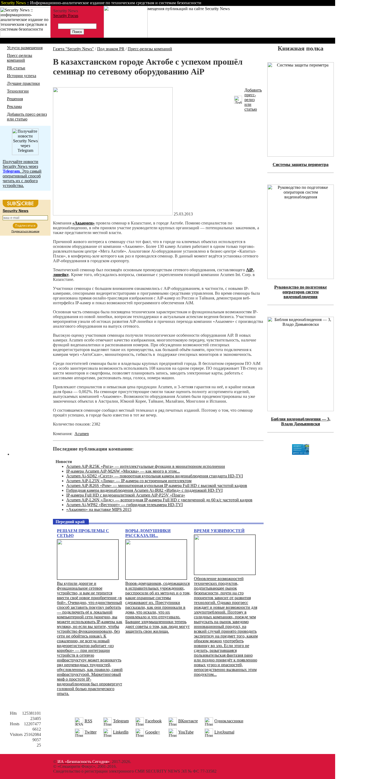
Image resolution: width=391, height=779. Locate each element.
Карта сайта (318, 3)
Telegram (121, 721)
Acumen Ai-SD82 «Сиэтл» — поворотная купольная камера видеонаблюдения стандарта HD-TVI (154, 476)
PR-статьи (16, 68)
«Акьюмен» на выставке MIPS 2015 (98, 509)
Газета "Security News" (73, 49)
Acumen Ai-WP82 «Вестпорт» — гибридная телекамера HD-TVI (124, 504)
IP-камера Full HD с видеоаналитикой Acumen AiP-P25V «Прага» (125, 495)
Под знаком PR (110, 49)
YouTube (186, 732)
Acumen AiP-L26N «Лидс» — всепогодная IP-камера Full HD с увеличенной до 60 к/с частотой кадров (159, 500)
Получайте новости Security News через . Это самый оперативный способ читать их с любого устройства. (22, 173)
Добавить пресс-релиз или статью (27, 116)
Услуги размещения (25, 47)
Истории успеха (21, 75)
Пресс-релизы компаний (19, 58)
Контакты (291, 3)
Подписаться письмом (25, 231)
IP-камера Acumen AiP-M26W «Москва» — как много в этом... (123, 471)
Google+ (152, 732)
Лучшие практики (23, 83)
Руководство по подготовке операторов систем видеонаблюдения (300, 292)
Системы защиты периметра (300, 164)
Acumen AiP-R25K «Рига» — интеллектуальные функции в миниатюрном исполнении (145, 466)
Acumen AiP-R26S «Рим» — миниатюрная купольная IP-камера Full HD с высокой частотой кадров (156, 485)
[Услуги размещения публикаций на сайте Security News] (126, 36)
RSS (88, 721)
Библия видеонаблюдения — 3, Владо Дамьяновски (300, 421)
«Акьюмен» (83, 223)
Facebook (153, 721)
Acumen (81, 433)
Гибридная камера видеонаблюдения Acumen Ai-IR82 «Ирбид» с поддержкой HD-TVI (144, 490)
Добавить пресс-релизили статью (253, 99)
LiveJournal (224, 732)
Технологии (18, 91)
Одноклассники (228, 721)
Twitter (91, 732)
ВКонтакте (188, 721)
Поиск (267, 3)
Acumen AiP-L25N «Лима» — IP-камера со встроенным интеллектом (129, 480)
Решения (15, 99)
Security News (15, 211)
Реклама (14, 106)
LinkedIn (120, 732)
